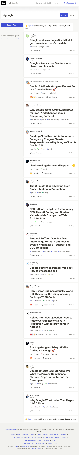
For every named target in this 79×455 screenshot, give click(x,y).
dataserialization (64, 251)
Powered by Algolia (42, 3)
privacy (40, 384)
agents (33, 149)
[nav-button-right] (76, 25)
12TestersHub (34, 181)
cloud (43, 149)
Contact (63, 437)
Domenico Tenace (36, 81)
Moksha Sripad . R (36, 131)
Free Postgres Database (32, 440)
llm (49, 70)
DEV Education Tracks (50, 434)
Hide (72, 15)
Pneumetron (34, 233)
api (31, 274)
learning (54, 354)
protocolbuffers (35, 251)
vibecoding (45, 354)
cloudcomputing (53, 119)
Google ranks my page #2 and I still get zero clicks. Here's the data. (51, 42)
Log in (57, 3)
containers (65, 119)
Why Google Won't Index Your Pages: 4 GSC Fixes (52, 402)
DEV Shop (46, 440)
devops (38, 330)
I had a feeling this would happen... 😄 (52, 165)
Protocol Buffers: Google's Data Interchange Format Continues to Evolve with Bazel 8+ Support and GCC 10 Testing (50, 243)
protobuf (46, 251)
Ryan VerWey (34, 395)
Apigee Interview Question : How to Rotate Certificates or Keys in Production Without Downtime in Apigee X (51, 322)
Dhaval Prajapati (35, 286)
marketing (54, 407)
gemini (36, 70)
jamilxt (32, 366)
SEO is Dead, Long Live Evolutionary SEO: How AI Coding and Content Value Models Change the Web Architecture (51, 214)
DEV (47, 446)
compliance (52, 384)
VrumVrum (33, 35)
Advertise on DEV (17, 437)
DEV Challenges (22, 434)
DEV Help (63, 434)
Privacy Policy (41, 443)
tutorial (50, 274)
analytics (33, 47)
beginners (46, 301)
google (41, 47)
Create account (70, 3)
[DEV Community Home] (3, 3)
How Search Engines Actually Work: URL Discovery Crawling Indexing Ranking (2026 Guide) (51, 294)
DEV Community (10, 429)
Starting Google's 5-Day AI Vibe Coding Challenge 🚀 (49, 349)
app (39, 192)
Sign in (30, 26)
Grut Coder (33, 204)
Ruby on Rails (35, 448)
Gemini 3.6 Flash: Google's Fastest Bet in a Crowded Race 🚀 (53, 88)
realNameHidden (35, 312)
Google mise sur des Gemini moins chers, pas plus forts (50, 65)
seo (47, 47)
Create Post (11, 25)
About (57, 437)
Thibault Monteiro (36, 58)
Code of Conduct (28, 443)
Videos (39, 434)
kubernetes (34, 119)
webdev (41, 222)
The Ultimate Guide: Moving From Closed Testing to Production (50, 187)
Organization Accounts (33, 437)
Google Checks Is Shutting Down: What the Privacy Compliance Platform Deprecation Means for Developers (50, 375)
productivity (52, 93)
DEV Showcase (48, 437)
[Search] (10, 3)
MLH (53, 440)
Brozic (32, 342)
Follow (63, 15)
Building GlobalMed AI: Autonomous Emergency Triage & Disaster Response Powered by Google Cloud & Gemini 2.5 (53, 141)
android (44, 169)
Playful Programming (52, 81)
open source (26, 446)
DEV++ (32, 434)
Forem (15, 446)
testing (45, 192)
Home (13, 434)
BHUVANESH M (35, 160)
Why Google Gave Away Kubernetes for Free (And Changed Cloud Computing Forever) (51, 113)
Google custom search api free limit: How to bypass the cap (51, 269)
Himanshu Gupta (35, 105)
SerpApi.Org (34, 263)
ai (31, 70)
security (52, 330)
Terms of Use (52, 443)
